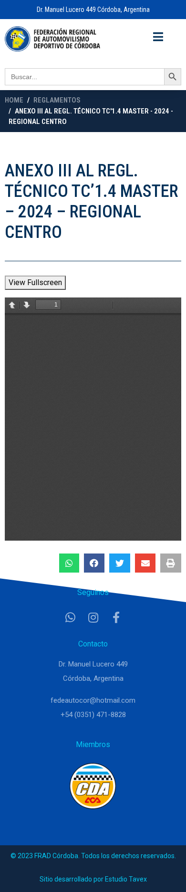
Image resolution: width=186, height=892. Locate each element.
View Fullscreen (35, 282)
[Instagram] (93, 617)
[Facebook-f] (115, 617)
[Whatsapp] (70, 617)
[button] (69, 563)
